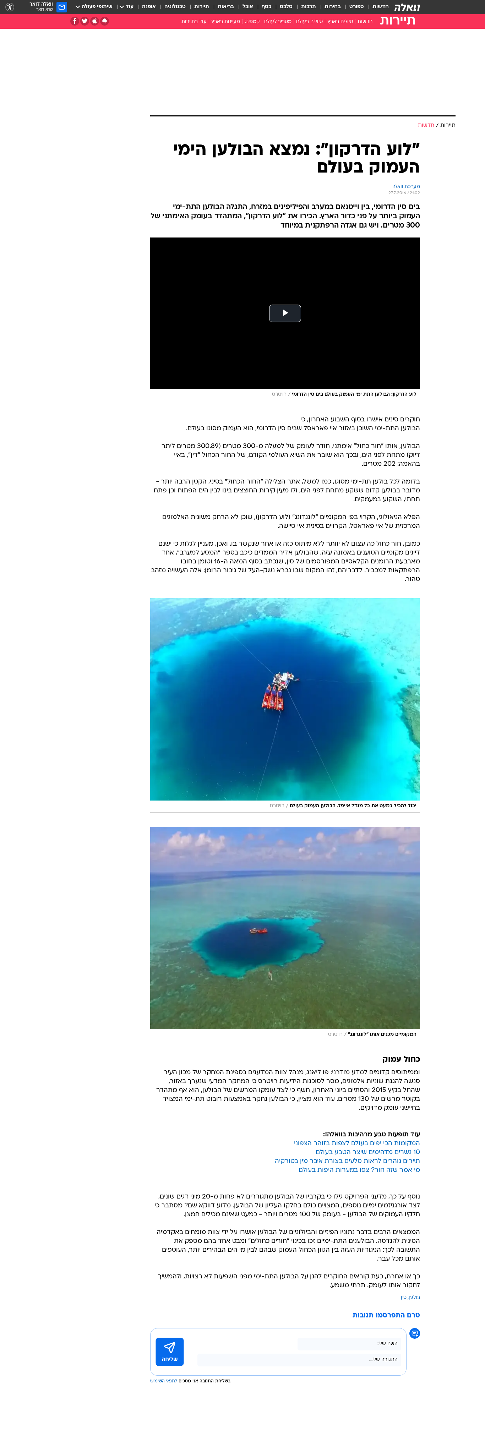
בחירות (333, 7)
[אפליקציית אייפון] (94, 21)
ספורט (356, 7)
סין (404, 1297)
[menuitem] (376, 7)
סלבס (286, 7)
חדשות (380, 7)
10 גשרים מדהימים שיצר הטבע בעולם (368, 1152)
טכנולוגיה (175, 7)
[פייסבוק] (74, 21)
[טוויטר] (84, 21)
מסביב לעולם (277, 22)
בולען (414, 1297)
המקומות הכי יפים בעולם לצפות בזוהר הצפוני (357, 1143)
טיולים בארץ (340, 22)
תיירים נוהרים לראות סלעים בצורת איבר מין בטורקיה (347, 1161)
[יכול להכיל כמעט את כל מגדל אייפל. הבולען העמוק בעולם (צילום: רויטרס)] (285, 705)
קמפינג (252, 22)
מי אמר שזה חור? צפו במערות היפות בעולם (359, 1170)
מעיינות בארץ (225, 22)
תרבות (308, 7)
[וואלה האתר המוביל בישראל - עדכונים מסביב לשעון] (407, 7)
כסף (266, 7)
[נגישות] (9, 7)
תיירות (201, 7)
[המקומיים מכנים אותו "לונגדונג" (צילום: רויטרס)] (285, 934)
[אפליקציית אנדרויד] (104, 21)
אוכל (248, 7)
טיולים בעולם (309, 22)
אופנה (149, 7)
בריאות (226, 7)
